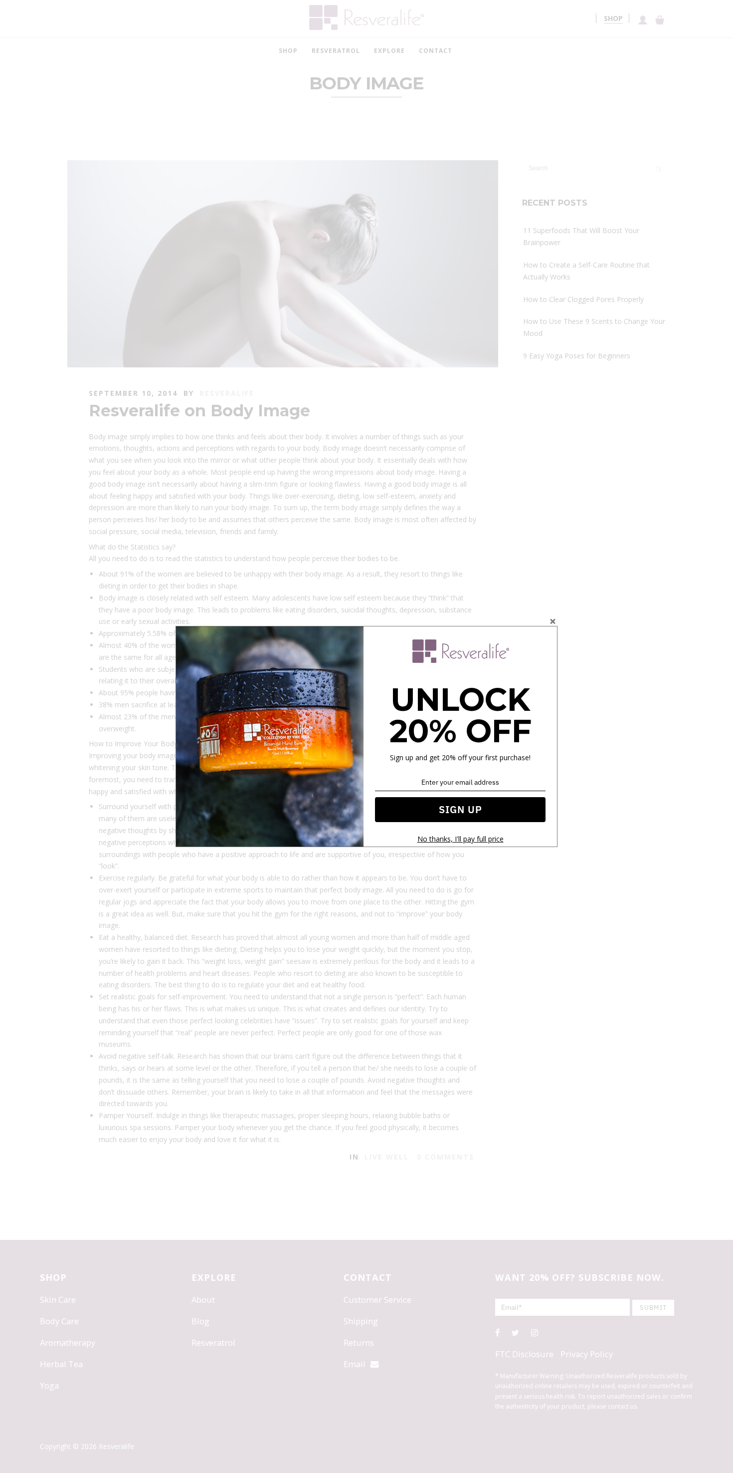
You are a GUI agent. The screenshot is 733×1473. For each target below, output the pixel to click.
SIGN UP (460, 809)
